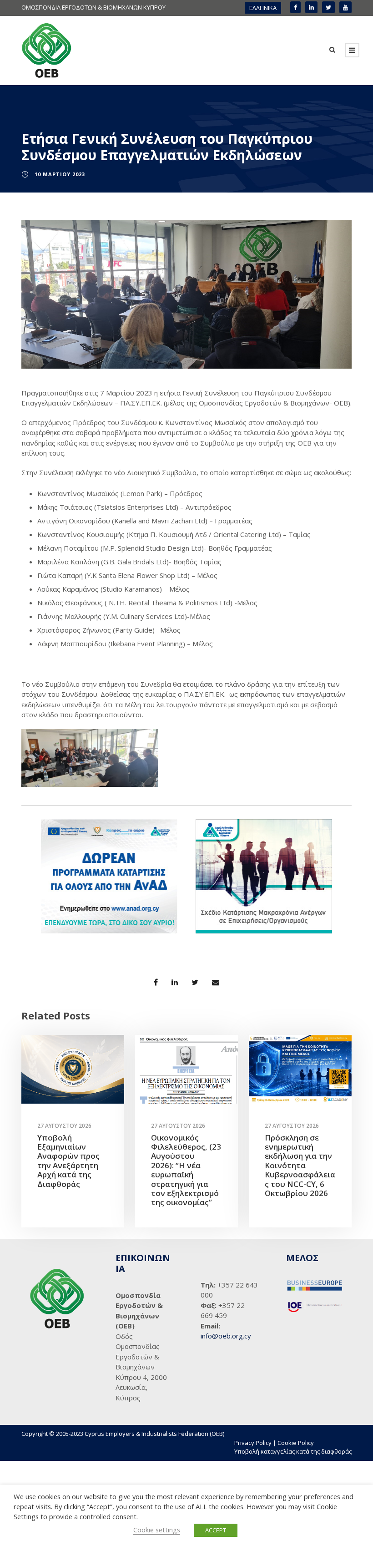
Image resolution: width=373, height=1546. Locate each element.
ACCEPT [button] (215, 1530)
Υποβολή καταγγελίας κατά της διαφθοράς (293, 1451)
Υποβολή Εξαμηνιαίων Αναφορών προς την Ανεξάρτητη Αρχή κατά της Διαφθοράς (68, 1160)
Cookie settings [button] (156, 1529)
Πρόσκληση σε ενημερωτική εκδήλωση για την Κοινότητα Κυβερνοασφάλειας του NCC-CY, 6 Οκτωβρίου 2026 (300, 1165)
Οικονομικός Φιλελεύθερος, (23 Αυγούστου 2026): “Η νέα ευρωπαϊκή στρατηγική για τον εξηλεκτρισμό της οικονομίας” (186, 1170)
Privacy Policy (253, 1443)
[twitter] (328, 7)
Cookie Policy (295, 1443)
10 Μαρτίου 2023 (60, 174)
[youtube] (345, 7)
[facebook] (295, 7)
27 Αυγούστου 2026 (64, 1126)
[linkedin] (311, 7)
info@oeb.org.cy (226, 1335)
